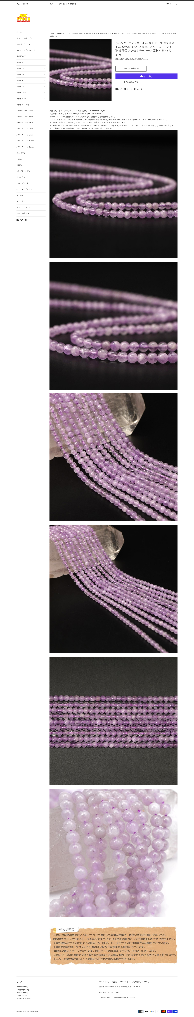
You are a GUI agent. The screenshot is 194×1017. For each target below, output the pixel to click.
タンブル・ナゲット (24, 171)
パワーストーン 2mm (24, 111)
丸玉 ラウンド (21, 153)
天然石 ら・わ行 (31, 105)
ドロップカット (22, 183)
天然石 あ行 (31, 56)
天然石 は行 (31, 86)
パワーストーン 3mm (24, 117)
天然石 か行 (31, 62)
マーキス (19, 195)
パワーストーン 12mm (25, 147)
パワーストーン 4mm (24, 123)
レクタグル (20, 201)
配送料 (122, 59)
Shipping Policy (22, 990)
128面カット (21, 165)
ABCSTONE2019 (32, 1011)
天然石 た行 (31, 74)
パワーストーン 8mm (24, 135)
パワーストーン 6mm (24, 129)
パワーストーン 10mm (25, 141)
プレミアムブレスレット (25, 50)
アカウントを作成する (67, 4)
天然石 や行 (31, 99)
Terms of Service (23, 998)
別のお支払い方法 (131, 82)
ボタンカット (21, 177)
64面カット (20, 159)
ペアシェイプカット (24, 189)
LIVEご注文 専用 (22, 213)
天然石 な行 (31, 80)
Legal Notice (21, 995)
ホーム (19, 32)
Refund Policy (22, 992)
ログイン (52, 4)
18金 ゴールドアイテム (25, 38)
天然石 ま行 (31, 93)
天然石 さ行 (31, 68)
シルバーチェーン (23, 44)
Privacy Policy (22, 986)
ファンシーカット (23, 207)
